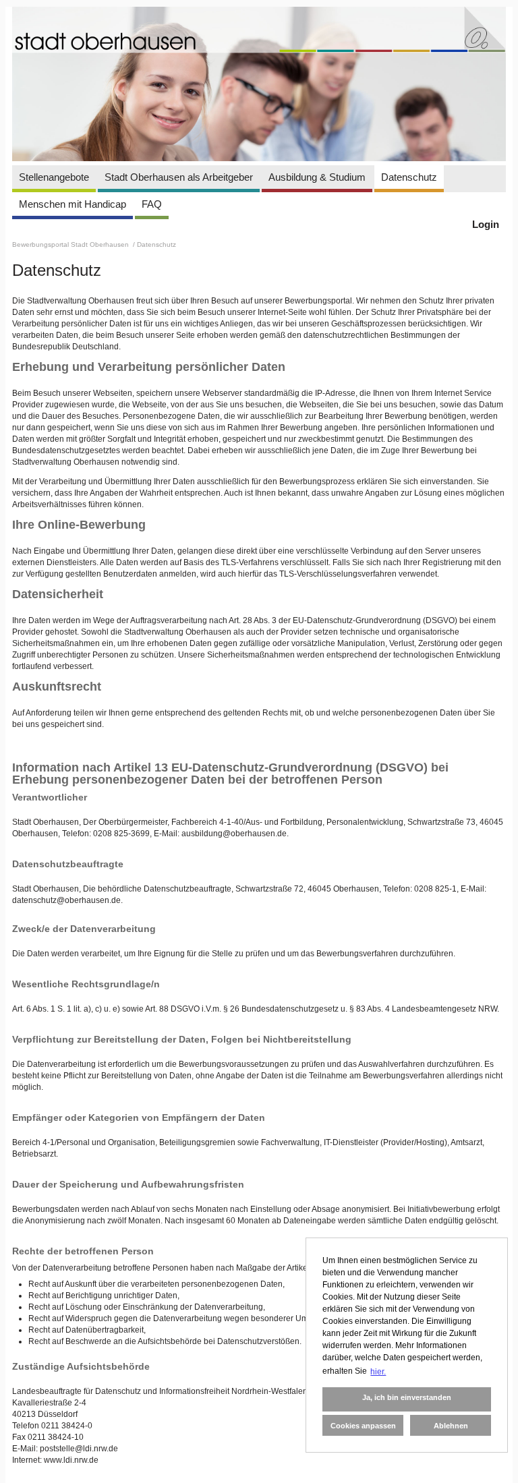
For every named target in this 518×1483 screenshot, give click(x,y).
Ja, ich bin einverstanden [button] (406, 1397)
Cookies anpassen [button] (363, 1426)
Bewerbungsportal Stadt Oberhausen (71, 244)
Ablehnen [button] (451, 1426)
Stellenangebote (54, 177)
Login (485, 224)
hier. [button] (378, 1371)
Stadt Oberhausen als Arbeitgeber (179, 177)
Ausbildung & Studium (317, 177)
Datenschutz (409, 177)
